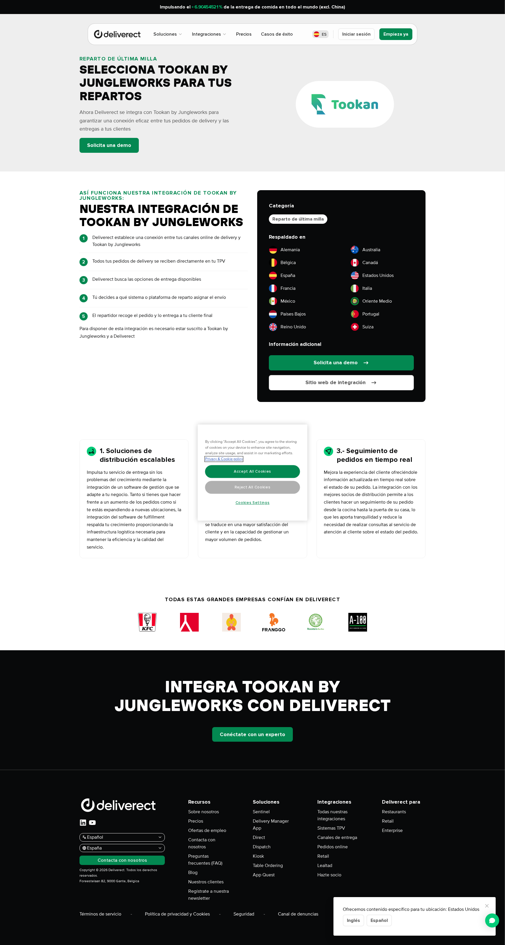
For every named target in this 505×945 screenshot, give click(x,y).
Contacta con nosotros (201, 843)
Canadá (370, 263)
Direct (259, 837)
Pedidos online (332, 847)
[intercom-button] (492, 920)
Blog (193, 872)
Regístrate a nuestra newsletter (208, 894)
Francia (288, 288)
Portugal (370, 314)
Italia (367, 288)
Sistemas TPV (331, 828)
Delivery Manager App (271, 824)
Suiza (367, 327)
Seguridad (244, 914)
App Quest (264, 875)
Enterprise (392, 830)
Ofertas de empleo (207, 830)
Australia (371, 250)
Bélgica (288, 263)
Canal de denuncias (298, 914)
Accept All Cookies (252, 471)
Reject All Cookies (253, 487)
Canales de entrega (337, 837)
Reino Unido (293, 327)
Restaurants (394, 812)
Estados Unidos (378, 275)
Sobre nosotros (203, 812)
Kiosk (258, 856)
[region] (252, 472)
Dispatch (262, 847)
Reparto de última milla (298, 219)
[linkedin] (83, 822)
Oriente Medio (377, 301)
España (288, 275)
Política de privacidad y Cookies (177, 914)
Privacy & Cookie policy (224, 459)
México (288, 301)
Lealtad (324, 865)
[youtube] (92, 822)
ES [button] (324, 34)
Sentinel (261, 812)
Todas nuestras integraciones (332, 815)
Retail (323, 856)
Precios (195, 821)
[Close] (487, 906)
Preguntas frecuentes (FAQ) (205, 859)
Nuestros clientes (206, 882)
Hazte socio (329, 875)
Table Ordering (268, 865)
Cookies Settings (253, 502)
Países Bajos (293, 314)
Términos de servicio (100, 914)
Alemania (290, 250)
